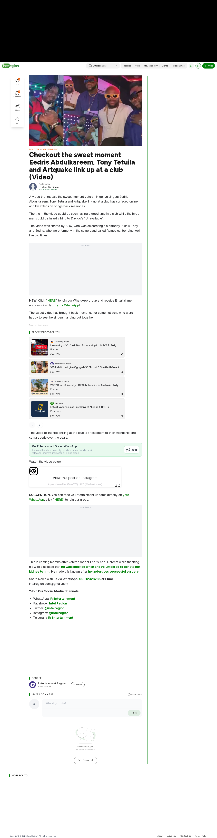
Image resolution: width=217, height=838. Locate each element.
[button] (17, 82)
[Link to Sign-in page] (198, 66)
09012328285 (90, 579)
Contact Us (185, 836)
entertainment (49, 149)
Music (137, 66)
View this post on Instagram (75, 478)
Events (165, 66)
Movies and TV (151, 66)
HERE (51, 300)
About (160, 836)
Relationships (178, 66)
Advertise (171, 836)
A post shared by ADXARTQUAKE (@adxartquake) (75, 484)
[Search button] (191, 66)
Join (134, 449)
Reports (127, 66)
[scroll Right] (40, 425)
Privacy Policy (201, 836)
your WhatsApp (68, 305)
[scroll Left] (32, 425)
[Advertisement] (108, 27)
